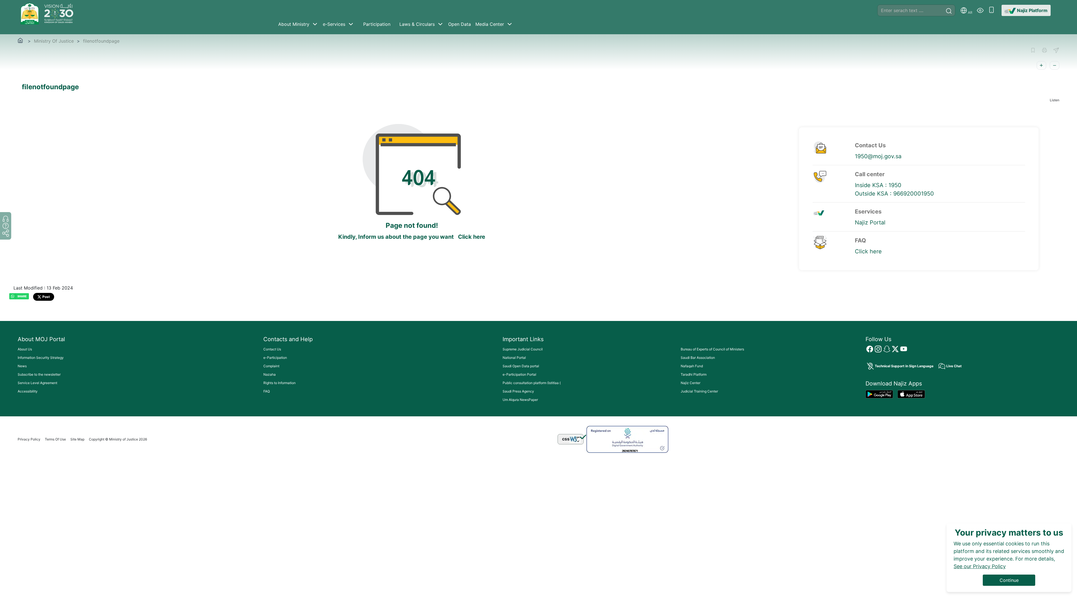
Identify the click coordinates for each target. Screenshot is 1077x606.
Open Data (459, 24)
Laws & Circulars (417, 24)
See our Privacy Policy (980, 566)
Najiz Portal (870, 222)
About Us (25, 349)
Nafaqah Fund (692, 366)
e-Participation (275, 357)
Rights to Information (279, 383)
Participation (376, 24)
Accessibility (28, 391)
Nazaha (269, 374)
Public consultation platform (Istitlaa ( (532, 383)
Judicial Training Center (699, 391)
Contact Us (272, 349)
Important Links (523, 339)
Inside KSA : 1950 (878, 185)
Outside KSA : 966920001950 (894, 193)
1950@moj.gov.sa (878, 156)
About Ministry (293, 24)
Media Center (489, 24)
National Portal (514, 357)
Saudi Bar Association (698, 357)
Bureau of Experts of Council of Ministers (712, 349)
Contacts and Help (288, 339)
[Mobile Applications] (991, 10)
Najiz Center (690, 383)
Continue (1009, 580)
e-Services (334, 24)
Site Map (77, 439)
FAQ (266, 391)
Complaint (271, 366)
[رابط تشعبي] (30, 13)
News (22, 366)
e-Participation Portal (519, 374)
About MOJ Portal (41, 339)
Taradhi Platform (694, 374)
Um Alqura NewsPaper (520, 400)
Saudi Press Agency (518, 391)
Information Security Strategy (41, 357)
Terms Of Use (55, 439)
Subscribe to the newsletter (39, 374)
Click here (471, 236)
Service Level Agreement (37, 383)
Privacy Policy (29, 439)
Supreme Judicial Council (523, 349)
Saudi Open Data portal (521, 366)
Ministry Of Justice (54, 41)
